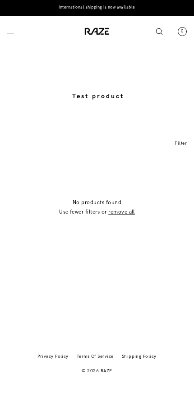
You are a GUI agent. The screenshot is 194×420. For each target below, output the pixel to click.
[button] (159, 31)
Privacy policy (53, 356)
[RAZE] (97, 31)
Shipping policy (139, 356)
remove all (121, 212)
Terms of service (95, 356)
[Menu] (18, 31)
